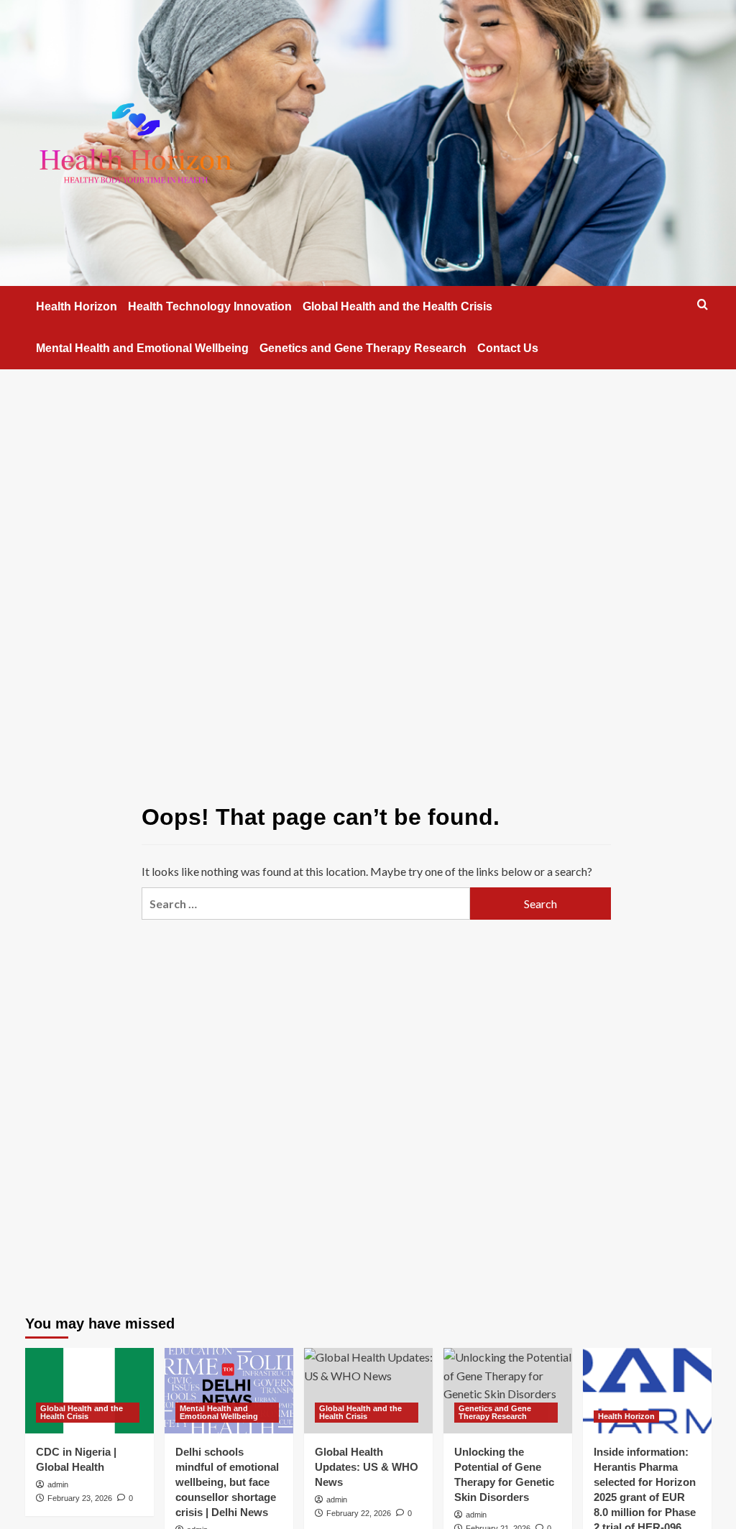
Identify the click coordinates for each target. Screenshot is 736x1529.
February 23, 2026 (79, 1498)
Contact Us (507, 348)
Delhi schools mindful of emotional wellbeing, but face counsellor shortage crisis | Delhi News (227, 1482)
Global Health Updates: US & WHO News (366, 1467)
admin (57, 1484)
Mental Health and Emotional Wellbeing (142, 348)
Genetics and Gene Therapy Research (362, 348)
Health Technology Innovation (210, 306)
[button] (703, 304)
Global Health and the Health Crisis (397, 306)
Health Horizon (76, 306)
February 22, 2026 (358, 1513)
